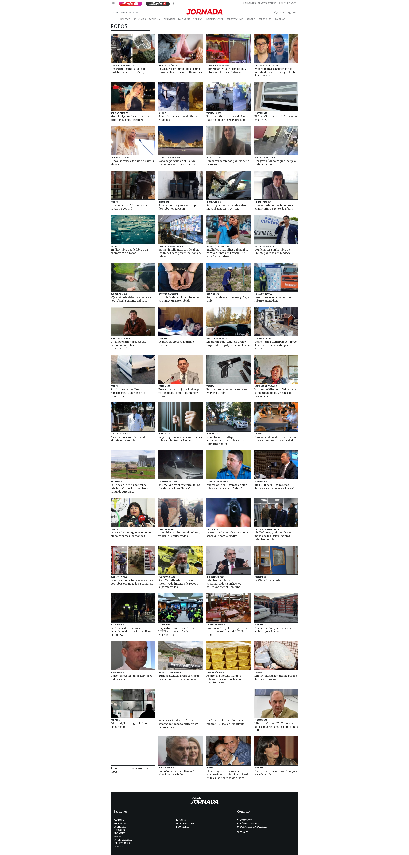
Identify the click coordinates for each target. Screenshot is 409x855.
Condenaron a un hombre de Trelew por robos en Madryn (272, 251)
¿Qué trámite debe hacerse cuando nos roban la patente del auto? (132, 298)
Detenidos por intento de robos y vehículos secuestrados (179, 534)
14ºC (294, 12)
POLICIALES (140, 19)
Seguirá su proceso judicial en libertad (177, 343)
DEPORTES (169, 19)
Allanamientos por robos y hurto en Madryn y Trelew (275, 629)
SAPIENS (198, 19)
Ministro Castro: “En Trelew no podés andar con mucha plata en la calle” (276, 726)
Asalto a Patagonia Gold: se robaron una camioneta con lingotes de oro (223, 679)
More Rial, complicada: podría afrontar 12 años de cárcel (130, 118)
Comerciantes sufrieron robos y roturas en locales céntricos (226, 70)
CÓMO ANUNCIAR (249, 823)
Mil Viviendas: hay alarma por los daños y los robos (275, 677)
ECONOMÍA (155, 19)
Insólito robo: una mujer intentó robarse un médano (274, 298)
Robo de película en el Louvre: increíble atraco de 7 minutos (177, 162)
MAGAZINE (184, 19)
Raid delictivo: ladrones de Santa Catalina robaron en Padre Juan (227, 118)
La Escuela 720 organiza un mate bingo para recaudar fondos (131, 534)
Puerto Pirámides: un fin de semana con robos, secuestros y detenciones (178, 724)
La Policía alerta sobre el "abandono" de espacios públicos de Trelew (131, 631)
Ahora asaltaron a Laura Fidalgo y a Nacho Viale (275, 772)
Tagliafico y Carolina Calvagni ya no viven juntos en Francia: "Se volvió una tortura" (227, 253)
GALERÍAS (280, 19)
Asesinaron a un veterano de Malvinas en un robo (128, 438)
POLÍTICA (125, 19)
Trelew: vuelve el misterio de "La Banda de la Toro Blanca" (179, 486)
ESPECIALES (265, 19)
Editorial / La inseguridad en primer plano (129, 724)
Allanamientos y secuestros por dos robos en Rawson (178, 206)
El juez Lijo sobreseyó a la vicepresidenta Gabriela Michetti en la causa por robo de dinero (227, 774)
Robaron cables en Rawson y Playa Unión (227, 298)
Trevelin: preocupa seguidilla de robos (131, 769)
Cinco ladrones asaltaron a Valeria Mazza (132, 162)
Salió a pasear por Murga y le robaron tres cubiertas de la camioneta (129, 392)
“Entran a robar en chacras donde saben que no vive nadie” (227, 534)
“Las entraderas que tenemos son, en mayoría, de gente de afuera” (275, 206)
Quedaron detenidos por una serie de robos (227, 162)
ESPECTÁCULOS (235, 19)
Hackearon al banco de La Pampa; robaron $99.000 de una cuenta (227, 722)
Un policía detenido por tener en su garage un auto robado (179, 298)
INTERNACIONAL (214, 19)
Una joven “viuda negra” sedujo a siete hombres (275, 162)
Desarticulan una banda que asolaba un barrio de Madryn (128, 70)
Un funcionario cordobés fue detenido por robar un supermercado (128, 345)
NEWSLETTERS (268, 3)
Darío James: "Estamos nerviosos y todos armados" (132, 677)
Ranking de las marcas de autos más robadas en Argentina (226, 206)
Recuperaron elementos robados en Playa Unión (226, 390)
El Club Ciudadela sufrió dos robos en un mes (276, 118)
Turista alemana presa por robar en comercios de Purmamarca (178, 677)
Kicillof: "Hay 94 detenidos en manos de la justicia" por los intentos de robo (273, 536)
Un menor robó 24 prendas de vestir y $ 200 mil (129, 206)
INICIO (182, 820)
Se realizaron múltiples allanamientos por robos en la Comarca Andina (225, 440)
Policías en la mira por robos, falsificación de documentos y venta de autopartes (129, 488)
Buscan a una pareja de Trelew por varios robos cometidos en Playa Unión (179, 392)
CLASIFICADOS (289, 3)
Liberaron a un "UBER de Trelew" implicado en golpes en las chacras (228, 343)
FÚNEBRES (250, 3)
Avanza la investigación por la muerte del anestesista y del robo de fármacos (275, 72)
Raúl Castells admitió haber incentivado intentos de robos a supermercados (178, 583)
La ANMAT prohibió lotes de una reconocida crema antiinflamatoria (180, 70)
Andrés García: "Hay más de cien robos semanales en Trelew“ (226, 486)
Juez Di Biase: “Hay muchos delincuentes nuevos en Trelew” (274, 486)
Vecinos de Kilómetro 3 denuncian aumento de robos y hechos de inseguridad (275, 392)
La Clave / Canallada (267, 580)
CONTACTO (246, 820)
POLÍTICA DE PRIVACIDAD (253, 826)
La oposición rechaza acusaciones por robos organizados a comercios (133, 581)
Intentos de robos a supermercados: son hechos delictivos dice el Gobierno (223, 583)
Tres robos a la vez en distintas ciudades (177, 118)
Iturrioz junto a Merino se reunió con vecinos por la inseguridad (275, 438)
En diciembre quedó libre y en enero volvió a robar (129, 251)
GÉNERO (251, 19)
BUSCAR (281, 12)
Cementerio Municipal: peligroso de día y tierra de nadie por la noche (275, 345)
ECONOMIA (120, 826)
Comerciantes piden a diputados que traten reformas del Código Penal (226, 631)
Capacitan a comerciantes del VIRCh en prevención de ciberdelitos (177, 631)
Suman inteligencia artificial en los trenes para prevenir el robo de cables (180, 253)
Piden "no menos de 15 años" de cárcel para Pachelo (178, 772)
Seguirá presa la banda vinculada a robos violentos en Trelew (180, 438)
